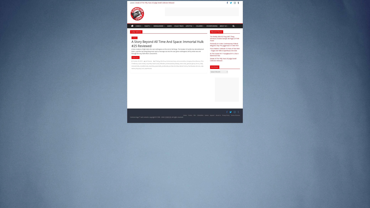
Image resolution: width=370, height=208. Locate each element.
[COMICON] (137, 8)
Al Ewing (157, 61)
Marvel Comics (184, 66)
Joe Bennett (165, 66)
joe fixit (171, 66)
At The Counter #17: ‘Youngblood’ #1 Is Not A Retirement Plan (154, 3)
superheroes (148, 68)
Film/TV (147, 26)
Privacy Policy (226, 115)
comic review (141, 63)
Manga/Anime (158, 26)
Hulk (201, 63)
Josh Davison (148, 61)
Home (185, 115)
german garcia (191, 63)
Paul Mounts (191, 66)
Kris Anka (176, 66)
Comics (138, 26)
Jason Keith (158, 66)
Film (194, 115)
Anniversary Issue (171, 61)
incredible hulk (144, 66)
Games (169, 26)
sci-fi (142, 68)
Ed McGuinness (170, 63)
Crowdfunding (211, 26)
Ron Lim (198, 66)
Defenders (162, 63)
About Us (223, 26)
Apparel (212, 115)
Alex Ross (163, 61)
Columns (199, 26)
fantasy (177, 63)
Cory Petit (148, 63)
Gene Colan (183, 63)
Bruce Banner (196, 61)
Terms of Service (235, 115)
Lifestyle (189, 26)
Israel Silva (151, 66)
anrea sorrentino (181, 61)
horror (197, 63)
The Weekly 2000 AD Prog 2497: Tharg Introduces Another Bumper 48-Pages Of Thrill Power (224, 39)
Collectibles (178, 26)
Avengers (189, 61)
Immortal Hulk (135, 66)
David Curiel (155, 63)
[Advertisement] (202, 12)
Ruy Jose (138, 68)
